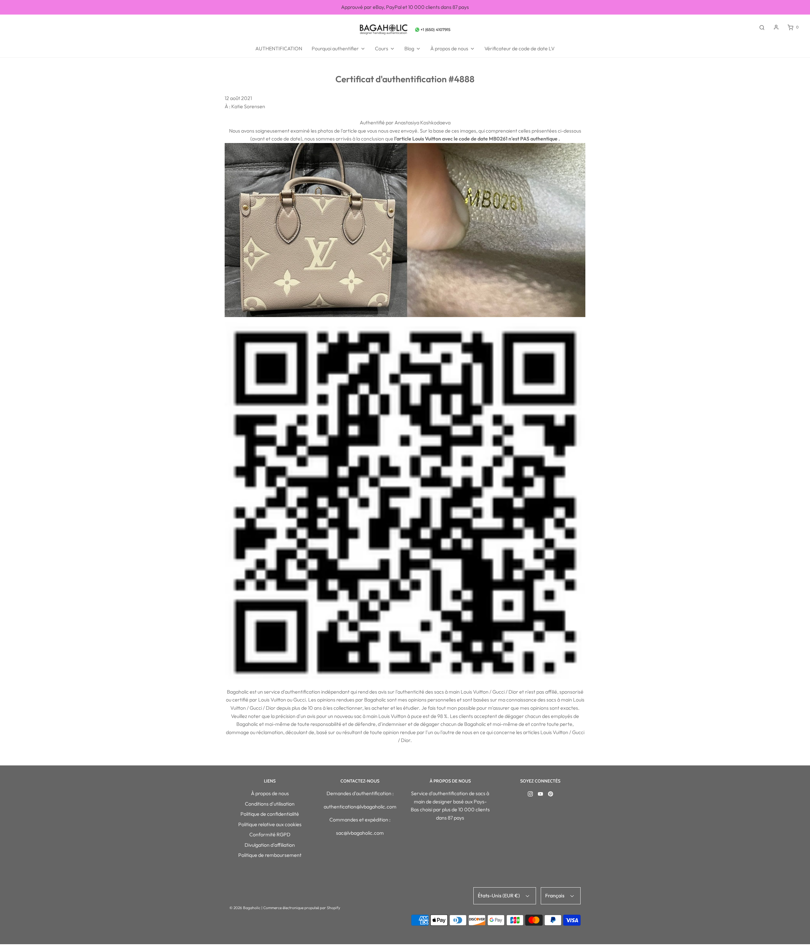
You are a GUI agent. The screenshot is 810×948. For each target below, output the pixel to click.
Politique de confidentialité (269, 814)
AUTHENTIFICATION (278, 48)
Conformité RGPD (269, 834)
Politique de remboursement (270, 855)
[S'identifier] (776, 27)
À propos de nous (270, 793)
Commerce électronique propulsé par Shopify (301, 907)
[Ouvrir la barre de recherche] (762, 27)
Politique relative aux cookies (270, 824)
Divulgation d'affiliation (270, 845)
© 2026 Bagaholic (244, 907)
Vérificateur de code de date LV (519, 48)
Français (555, 895)
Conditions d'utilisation (270, 804)
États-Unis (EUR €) (499, 895)
